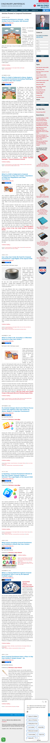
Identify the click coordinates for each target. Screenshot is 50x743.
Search (42, 104)
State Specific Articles (28, 164)
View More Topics (40, 97)
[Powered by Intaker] (39, 740)
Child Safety (40, 69)
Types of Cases (24, 10)
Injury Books (14, 10)
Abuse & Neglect (7, 463)
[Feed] (40, 61)
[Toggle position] (43, 702)
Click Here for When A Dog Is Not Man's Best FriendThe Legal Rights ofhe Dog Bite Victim (42, 259)
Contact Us (35, 10)
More (47, 10)
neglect (22, 465)
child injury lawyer (9, 465)
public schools (17, 165)
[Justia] (37, 61)
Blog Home (4, 10)
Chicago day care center (24, 562)
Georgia (39, 95)
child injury (6, 329)
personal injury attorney (22, 329)
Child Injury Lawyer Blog (13, 4)
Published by (25, 584)
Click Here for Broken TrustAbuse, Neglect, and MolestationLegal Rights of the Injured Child (42, 196)
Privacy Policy (17, 714)
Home (11, 714)
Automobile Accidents (42, 80)
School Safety (40, 82)
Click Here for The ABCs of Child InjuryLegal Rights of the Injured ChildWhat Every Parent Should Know (42, 165)
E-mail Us (4, 721)
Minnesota (21, 398)
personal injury (22, 534)
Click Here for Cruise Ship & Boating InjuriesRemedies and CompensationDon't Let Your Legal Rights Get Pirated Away (42, 243)
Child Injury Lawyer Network (15, 552)
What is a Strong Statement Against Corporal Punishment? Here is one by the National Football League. (16, 574)
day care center (22, 648)
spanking (27, 534)
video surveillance (15, 248)
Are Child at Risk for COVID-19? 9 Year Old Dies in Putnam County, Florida (42, 119)
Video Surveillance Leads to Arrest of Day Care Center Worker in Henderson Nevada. (17, 228)
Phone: (37, 46)
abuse (5, 465)
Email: (37, 43)
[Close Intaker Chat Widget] (46, 702)
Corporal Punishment (8, 67)
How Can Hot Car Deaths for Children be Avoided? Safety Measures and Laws (42, 124)
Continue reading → (6, 65)
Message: (38, 49)
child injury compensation (8, 534)
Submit (42, 56)
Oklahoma (21, 164)
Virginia (18, 706)
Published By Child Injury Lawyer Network (41, 4)
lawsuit (16, 329)
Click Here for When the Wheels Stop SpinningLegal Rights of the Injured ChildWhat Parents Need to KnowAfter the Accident (42, 180)
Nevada (21, 247)
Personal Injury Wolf (40, 112)
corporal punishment (7, 165)
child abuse (6, 399)
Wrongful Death (40, 89)
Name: (37, 40)
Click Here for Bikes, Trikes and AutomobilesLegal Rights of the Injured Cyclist (42, 228)
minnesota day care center (20, 399)
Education (22, 67)
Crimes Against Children (16, 67)
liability (12, 165)
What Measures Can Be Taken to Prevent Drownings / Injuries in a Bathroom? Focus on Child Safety (42, 130)
